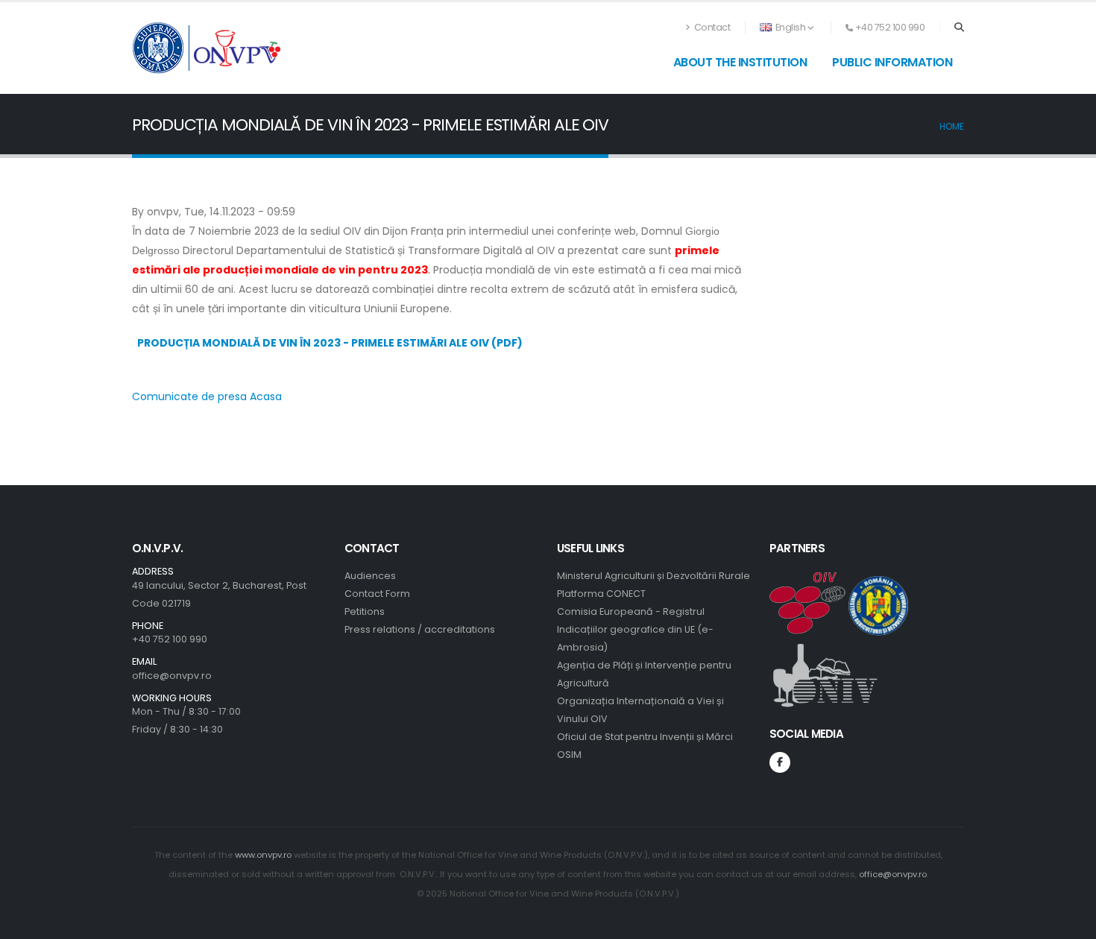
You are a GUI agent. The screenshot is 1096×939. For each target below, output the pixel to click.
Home (951, 127)
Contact (711, 27)
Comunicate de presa (189, 396)
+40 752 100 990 (169, 639)
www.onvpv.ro (263, 855)
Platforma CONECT (601, 593)
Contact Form (377, 593)
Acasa (266, 396)
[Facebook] (779, 762)
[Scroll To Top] (1070, 922)
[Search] (959, 27)
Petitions (364, 611)
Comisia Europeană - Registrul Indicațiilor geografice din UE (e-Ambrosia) (635, 629)
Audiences (370, 575)
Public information (892, 62)
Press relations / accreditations (419, 629)
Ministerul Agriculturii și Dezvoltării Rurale (653, 575)
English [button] (790, 27)
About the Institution (740, 62)
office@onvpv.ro (172, 675)
